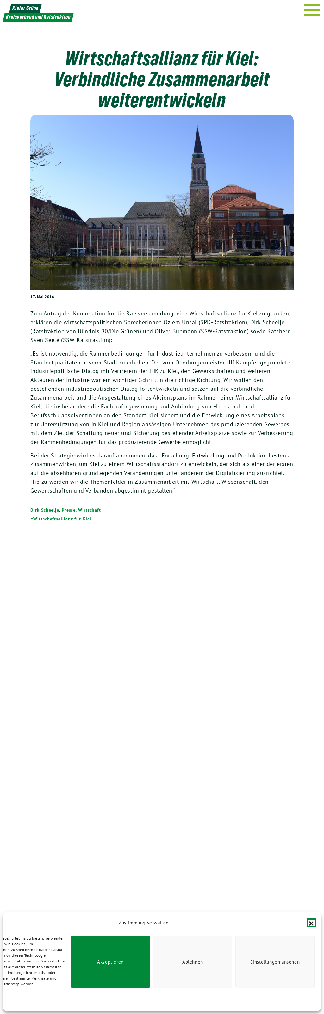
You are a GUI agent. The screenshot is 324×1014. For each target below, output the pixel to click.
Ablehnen (192, 962)
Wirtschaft (89, 510)
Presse (69, 510)
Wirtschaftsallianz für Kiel (62, 519)
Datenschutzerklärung (34, 999)
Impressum (67, 999)
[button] (311, 923)
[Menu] (312, 10)
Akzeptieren (110, 962)
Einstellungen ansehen (275, 962)
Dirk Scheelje (44, 510)
